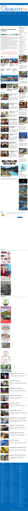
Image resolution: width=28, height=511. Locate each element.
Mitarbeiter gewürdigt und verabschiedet (13, 119)
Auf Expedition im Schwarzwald (9, 69)
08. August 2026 (11, 113)
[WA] (27, 15)
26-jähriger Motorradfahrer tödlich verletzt (14, 65)
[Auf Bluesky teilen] (16, 34)
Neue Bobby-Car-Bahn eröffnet (4, 501)
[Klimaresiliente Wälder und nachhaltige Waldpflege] (23, 201)
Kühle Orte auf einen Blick (15, 89)
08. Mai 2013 (3, 32)
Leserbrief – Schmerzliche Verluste (23, 109)
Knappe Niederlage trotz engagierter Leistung (22, 30)
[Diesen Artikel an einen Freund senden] (8, 34)
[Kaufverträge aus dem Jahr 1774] (6, 161)
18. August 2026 (2, 482)
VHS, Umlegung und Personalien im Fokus (22, 478)
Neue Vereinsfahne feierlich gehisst (13, 473)
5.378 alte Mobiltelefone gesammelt (22, 208)
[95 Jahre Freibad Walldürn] (9, 171)
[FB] (20, 14)
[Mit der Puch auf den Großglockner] (12, 161)
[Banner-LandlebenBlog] (6, 368)
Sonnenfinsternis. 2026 (3, 89)
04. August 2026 (21, 196)
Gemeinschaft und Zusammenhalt (13, 478)
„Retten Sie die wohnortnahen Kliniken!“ (21, 156)
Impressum (11, 4)
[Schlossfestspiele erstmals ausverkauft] (3, 161)
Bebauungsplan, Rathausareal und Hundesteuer (22, 473)
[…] (9, 109)
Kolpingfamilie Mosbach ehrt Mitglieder (13, 151)
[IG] (24, 14)
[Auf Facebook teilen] (1, 34)
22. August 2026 (2, 66)
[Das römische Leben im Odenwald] (4, 163)
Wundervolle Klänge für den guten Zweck (16, 432)
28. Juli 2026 (11, 128)
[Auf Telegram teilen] (14, 34)
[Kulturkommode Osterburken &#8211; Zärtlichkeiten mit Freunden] (6, 280)
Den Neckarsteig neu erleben (4, 494)
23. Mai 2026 (20, 125)
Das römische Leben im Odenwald (15, 410)
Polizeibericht (3, 463)
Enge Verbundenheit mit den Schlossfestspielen (17, 417)
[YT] (23, 14)
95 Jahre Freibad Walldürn (6, 176)
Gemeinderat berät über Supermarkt (23, 465)
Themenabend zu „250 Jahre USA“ (13, 134)
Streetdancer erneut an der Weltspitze (14, 467)
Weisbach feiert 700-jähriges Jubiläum (12, 143)
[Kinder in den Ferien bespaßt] (4, 78)
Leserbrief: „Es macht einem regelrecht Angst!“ (23, 503)
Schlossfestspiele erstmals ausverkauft (3, 70)
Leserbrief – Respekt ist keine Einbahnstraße (22, 499)
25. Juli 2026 (11, 135)
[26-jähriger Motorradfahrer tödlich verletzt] (14, 61)
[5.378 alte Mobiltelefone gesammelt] (23, 207)
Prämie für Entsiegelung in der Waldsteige (9, 89)
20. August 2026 (11, 381)
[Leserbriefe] (23, 105)
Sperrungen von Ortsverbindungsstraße (21, 51)
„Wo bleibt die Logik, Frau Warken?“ (22, 124)
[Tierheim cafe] (6, 364)
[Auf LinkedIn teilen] (4, 34)
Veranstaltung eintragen (3, 4)
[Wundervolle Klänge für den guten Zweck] (14, 163)
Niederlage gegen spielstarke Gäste (13, 471)
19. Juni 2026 (2, 502)
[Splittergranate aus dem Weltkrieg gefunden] (5, 61)
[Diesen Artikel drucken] (9, 34)
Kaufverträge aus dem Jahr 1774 (15, 380)
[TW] (22, 14)
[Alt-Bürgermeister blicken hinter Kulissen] (11, 163)
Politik (20, 463)
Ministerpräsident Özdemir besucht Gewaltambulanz (22, 469)
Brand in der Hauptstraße (14, 440)
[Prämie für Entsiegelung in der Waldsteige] (9, 86)
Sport (10, 463)
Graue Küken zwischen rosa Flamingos (5, 492)
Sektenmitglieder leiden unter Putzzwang (22, 501)
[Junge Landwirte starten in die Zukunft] (11, 78)
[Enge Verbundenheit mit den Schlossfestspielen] (7, 163)
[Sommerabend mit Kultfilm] (15, 161)
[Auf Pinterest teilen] (6, 34)
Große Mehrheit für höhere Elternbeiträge (22, 471)
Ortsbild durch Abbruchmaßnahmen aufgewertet (23, 45)
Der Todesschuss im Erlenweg (22, 171)
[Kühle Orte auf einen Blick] (15, 86)
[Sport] (5, 450)
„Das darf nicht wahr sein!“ (21, 505)
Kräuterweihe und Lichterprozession (15, 388)
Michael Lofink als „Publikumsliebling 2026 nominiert (13, 469)
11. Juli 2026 (2, 491)
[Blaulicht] (5, 443)
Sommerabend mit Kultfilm (14, 403)
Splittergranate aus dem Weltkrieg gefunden (4, 65)
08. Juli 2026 (2, 493)
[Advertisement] (14, 21)
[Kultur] (5, 376)
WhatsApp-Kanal (10, 36)
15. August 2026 (11, 396)
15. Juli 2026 (11, 502)
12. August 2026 (21, 110)
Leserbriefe (20, 486)
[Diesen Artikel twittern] (3, 34)
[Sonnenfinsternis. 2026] (3, 86)
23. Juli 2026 (11, 497)
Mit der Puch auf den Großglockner (15, 395)
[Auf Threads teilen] (17, 34)
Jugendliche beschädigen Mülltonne (23, 49)
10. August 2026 (11, 105)
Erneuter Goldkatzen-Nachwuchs (4, 487)
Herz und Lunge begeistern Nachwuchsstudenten (15, 70)
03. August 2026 (2, 177)
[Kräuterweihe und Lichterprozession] (9, 161)
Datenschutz (14, 4)
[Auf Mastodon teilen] (12, 34)
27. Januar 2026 (21, 172)
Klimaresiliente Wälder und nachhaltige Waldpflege (23, 201)
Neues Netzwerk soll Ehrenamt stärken (14, 501)
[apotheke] (6, 350)
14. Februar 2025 (20, 506)
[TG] (27, 14)
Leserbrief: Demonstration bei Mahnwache (22, 140)
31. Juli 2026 (20, 472)
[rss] (26, 14)
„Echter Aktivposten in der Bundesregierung (21, 482)
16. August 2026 (11, 472)
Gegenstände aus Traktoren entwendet (5, 476)
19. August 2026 (11, 470)
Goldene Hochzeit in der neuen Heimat (13, 112)
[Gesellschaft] (5, 97)
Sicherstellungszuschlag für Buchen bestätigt (22, 475)
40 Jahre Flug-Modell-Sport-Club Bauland (14, 476)
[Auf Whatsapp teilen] (11, 34)
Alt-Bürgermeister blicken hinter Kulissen (16, 425)
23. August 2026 (20, 29)
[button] (0, 3)
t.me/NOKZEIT (8, 53)
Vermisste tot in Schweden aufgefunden (5, 478)
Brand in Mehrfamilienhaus (22, 43)
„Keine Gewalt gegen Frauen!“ (13, 95)
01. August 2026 (11, 433)
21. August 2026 (2, 71)
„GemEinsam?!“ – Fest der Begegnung (13, 127)
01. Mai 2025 (20, 502)
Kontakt (8, 4)
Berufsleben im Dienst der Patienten (13, 104)
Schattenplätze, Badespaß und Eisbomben (4, 498)
